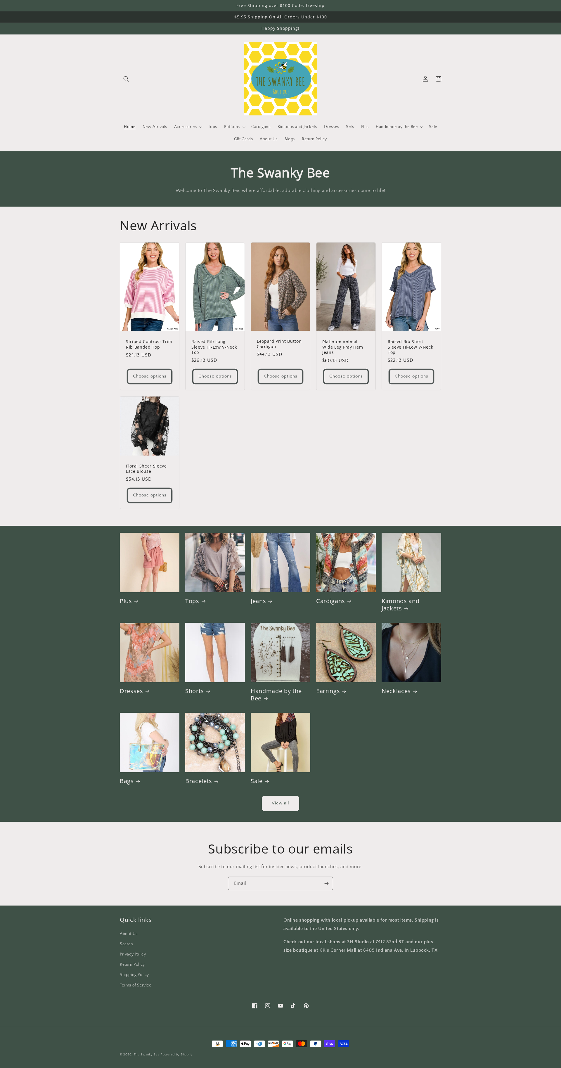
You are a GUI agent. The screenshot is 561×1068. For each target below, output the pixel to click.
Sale (257, 781)
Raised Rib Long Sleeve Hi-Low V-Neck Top (214, 347)
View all (280, 803)
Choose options (150, 376)
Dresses (131, 691)
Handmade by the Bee (276, 694)
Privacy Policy (133, 954)
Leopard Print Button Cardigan (279, 344)
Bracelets (198, 781)
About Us (129, 934)
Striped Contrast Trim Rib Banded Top (149, 344)
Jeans (258, 601)
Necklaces (396, 691)
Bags (127, 781)
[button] (126, 78)
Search (126, 944)
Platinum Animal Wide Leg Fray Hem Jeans (342, 347)
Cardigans (330, 601)
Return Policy (132, 964)
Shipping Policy (134, 974)
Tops (192, 601)
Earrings (328, 691)
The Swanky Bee (147, 1054)
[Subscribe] (326, 883)
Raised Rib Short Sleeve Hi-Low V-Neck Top (410, 347)
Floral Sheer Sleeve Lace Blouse (146, 468)
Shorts (194, 691)
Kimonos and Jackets (400, 604)
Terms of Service (135, 985)
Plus (126, 601)
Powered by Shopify (177, 1054)
